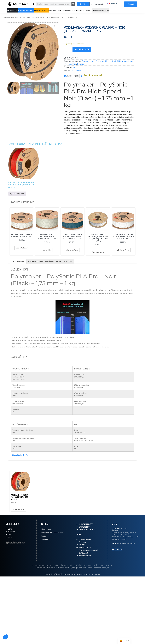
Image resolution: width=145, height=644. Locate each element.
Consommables (16, 17)
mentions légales (69, 574)
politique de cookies (83, 574)
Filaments (26, 17)
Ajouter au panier (82, 49)
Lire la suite (47, 250)
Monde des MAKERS (114, 61)
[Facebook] (113, 549)
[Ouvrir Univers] (17, 10)
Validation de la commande (52, 533)
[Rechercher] (73, 4)
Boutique (44, 539)
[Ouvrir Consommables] (75, 10)
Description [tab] (18, 261)
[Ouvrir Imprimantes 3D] (33, 10)
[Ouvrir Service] (85, 10)
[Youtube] (120, 549)
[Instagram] (115, 549)
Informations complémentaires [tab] (44, 261)
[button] (5, 637)
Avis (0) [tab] (68, 261)
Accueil (6, 17)
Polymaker (76, 70)
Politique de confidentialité (53, 574)
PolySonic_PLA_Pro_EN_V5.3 (19, 455)
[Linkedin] (118, 549)
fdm (74, 67)
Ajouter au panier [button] (17, 193)
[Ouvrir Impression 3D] (48, 10)
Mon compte (46, 529)
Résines (80, 64)
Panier (43, 536)
